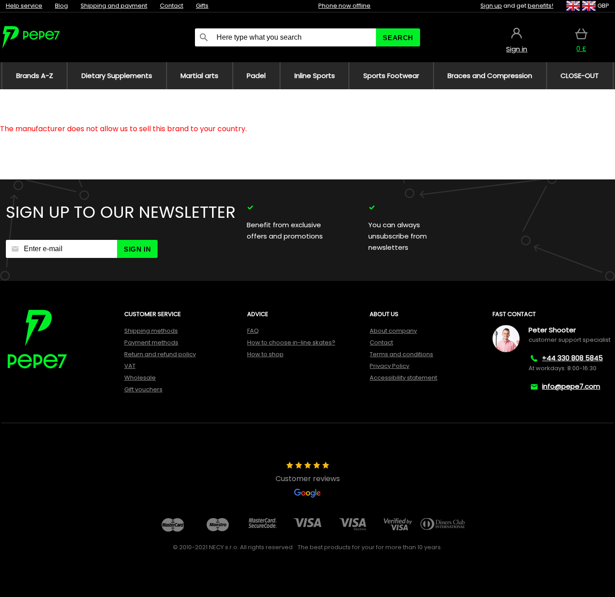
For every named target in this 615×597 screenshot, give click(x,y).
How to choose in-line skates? (291, 342)
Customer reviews (308, 478)
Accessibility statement (403, 377)
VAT (130, 366)
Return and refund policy (160, 354)
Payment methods (151, 342)
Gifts (202, 5)
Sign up (491, 5)
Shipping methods (151, 330)
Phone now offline (344, 5)
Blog (61, 5)
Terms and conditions (401, 354)
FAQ (253, 330)
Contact (171, 5)
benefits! (540, 5)
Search (398, 37)
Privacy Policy (389, 366)
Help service (24, 5)
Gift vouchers (143, 389)
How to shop (265, 354)
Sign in (137, 249)
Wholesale (140, 377)
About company (393, 330)
